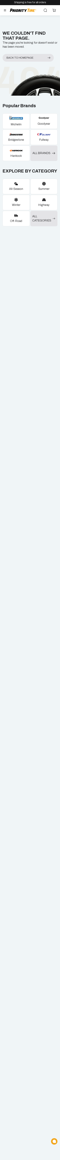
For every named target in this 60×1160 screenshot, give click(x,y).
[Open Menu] (5, 10)
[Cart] (54, 10)
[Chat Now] (54, 1141)
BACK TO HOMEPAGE (19, 57)
